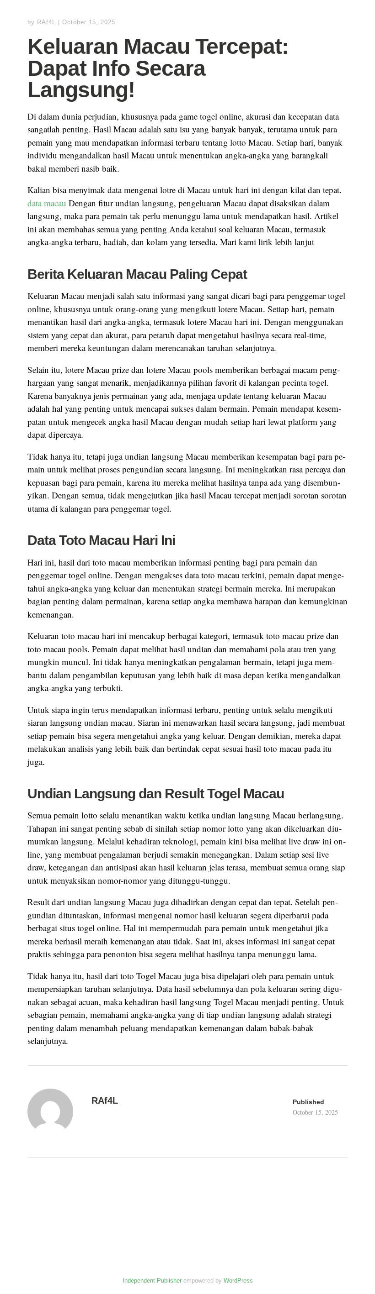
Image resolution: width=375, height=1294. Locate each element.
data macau (46, 203)
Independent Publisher (152, 1280)
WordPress (238, 1280)
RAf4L (46, 22)
